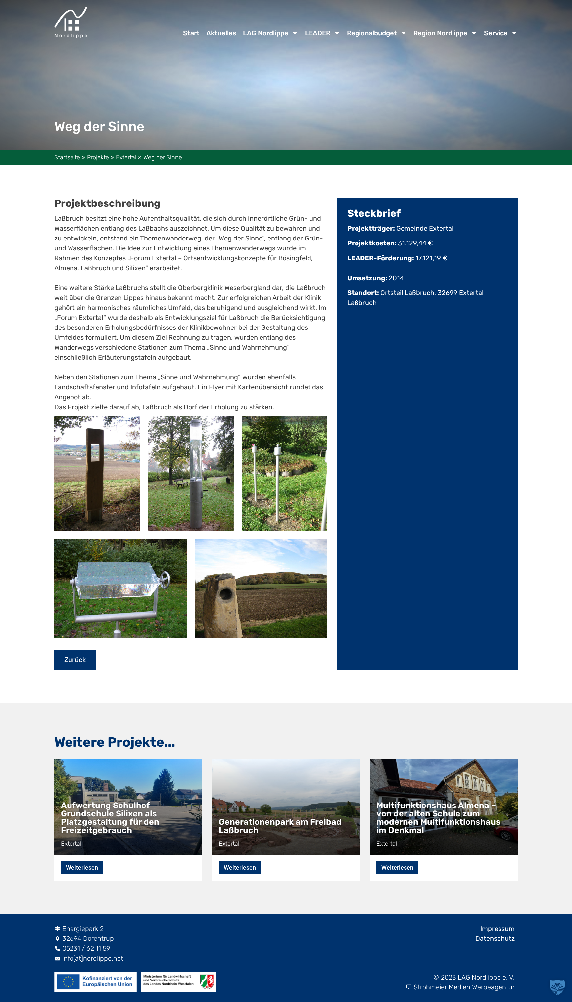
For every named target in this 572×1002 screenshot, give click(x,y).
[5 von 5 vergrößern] (312, 549)
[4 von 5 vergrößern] (172, 549)
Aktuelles (221, 33)
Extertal (126, 157)
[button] (557, 987)
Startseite (67, 157)
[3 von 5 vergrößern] (312, 427)
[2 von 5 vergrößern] (218, 427)
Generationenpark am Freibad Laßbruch (280, 826)
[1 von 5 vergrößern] (125, 427)
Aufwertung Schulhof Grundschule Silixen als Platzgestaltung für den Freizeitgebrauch (110, 818)
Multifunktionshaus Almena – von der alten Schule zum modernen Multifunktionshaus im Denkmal (438, 818)
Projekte (98, 157)
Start (191, 33)
